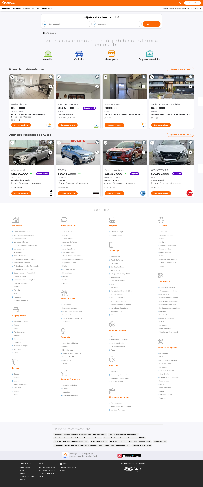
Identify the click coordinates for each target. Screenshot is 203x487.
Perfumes (17, 388)
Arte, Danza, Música (70, 343)
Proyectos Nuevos (21, 300)
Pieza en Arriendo (20, 283)
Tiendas (62, 470)
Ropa (16, 394)
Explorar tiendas (168, 8)
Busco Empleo (116, 235)
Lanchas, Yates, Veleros (71, 315)
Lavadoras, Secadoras (119, 308)
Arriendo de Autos (69, 242)
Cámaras (114, 263)
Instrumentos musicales (120, 340)
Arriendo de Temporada (23, 269)
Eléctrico (162, 311)
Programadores (165, 381)
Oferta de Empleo (118, 232)
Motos (65, 235)
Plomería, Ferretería (166, 318)
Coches (65, 388)
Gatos (161, 239)
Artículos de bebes (69, 385)
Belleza (15, 368)
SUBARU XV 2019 (160, 442)
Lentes (16, 381)
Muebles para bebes (70, 395)
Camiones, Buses (68, 252)
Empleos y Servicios (31, 8)
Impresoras (115, 277)
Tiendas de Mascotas (167, 245)
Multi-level (163, 357)
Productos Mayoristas (168, 360)
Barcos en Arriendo (69, 308)
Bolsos (16, 374)
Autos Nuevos (67, 239)
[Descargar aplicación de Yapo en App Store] (127, 455)
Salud (161, 391)
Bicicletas (114, 371)
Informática (115, 270)
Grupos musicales (118, 346)
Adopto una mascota (167, 263)
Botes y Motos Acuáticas (72, 311)
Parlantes (114, 287)
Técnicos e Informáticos (71, 353)
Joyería (16, 377)
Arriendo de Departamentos (25, 259)
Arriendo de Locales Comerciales (26, 266)
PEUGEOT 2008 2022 (99, 442)
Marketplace (47, 8)
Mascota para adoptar (168, 259)
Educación (65, 337)
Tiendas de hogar (20, 346)
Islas (15, 293)
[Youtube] (140, 468)
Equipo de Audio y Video (120, 274)
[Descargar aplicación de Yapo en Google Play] (136, 455)
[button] (50, 86)
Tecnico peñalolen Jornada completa (123, 434)
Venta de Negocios (166, 370)
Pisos (16, 328)
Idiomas (65, 346)
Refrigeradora (116, 311)
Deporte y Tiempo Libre (120, 375)
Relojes (16, 391)
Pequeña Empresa (166, 364)
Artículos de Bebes (21, 322)
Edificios (17, 286)
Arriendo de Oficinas (22, 263)
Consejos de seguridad (182, 8)
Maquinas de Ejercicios (120, 378)
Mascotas (162, 226)
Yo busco (66, 322)
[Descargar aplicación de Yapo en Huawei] (119, 455)
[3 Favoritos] (59, 77)
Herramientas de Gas (167, 304)
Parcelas (17, 290)
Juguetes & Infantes (70, 379)
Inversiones (163, 353)
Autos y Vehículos (69, 226)
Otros (16, 353)
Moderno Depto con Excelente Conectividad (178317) (130, 442)
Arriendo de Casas (21, 256)
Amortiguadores (68, 249)
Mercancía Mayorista (119, 397)
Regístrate (22, 479)
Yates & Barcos (68, 298)
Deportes (113, 365)
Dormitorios (18, 339)
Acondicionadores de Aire (121, 304)
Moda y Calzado (20, 384)
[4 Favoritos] (105, 77)
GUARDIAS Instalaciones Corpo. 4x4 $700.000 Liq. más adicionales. (80, 434)
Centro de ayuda (196, 8)
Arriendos (18, 252)
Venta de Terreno (21, 249)
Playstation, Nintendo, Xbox (121, 291)
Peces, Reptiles (165, 252)
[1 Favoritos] (59, 143)
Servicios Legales (166, 394)
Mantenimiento (165, 328)
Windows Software (118, 301)
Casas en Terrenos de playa (25, 280)
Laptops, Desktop (118, 280)
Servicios (162, 322)
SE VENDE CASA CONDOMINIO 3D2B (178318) (71, 442)
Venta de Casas (20, 239)
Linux (113, 284)
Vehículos (17, 8)
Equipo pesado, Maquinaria (72, 259)
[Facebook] (125, 468)
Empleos (113, 226)
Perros (162, 256)
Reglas (41, 476)
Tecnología (114, 250)
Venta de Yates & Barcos (72, 318)
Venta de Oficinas (21, 242)
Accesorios (66, 245)
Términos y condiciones (47, 467)
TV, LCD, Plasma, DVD (119, 298)
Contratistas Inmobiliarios (169, 291)
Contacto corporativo (27, 476)
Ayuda (21, 470)
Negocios (17, 297)
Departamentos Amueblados (25, 273)
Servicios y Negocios (167, 347)
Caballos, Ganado (166, 235)
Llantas (65, 276)
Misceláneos (164, 294)
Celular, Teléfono (117, 267)
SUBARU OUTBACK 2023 (142, 445)
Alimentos (163, 232)
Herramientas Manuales (168, 301)
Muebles (17, 335)
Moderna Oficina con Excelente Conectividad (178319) (124, 438)
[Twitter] (133, 468)
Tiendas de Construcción (169, 332)
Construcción (164, 281)
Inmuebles (6, 8)
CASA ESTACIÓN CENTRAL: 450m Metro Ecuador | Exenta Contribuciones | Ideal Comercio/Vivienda (92, 445)
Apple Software (117, 260)
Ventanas (17, 349)
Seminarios (66, 360)
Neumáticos (67, 273)
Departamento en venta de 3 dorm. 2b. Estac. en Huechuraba (78, 438)
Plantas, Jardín (19, 332)
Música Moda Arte (117, 330)
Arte (113, 336)
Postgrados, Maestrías (71, 357)
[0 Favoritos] (12, 77)
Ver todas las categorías (68, 467)
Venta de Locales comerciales (25, 245)
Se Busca (65, 280)
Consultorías (164, 374)
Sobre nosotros (24, 467)
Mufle (64, 266)
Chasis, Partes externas (71, 256)
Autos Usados (67, 232)
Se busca (17, 342)
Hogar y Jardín (19, 315)
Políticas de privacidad (47, 470)
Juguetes (66, 392)
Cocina (16, 325)
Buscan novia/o (165, 249)
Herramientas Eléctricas (168, 298)
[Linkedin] (137, 468)
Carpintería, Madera (167, 287)
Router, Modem (117, 294)
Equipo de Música (69, 263)
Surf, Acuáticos (117, 382)
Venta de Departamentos (24, 235)
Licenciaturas (67, 350)
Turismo (162, 398)
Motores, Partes (68, 269)
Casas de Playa (20, 276)
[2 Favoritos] (152, 77)
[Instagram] (129, 468)
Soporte (22, 473)
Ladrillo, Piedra (165, 315)
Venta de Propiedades (22, 232)
